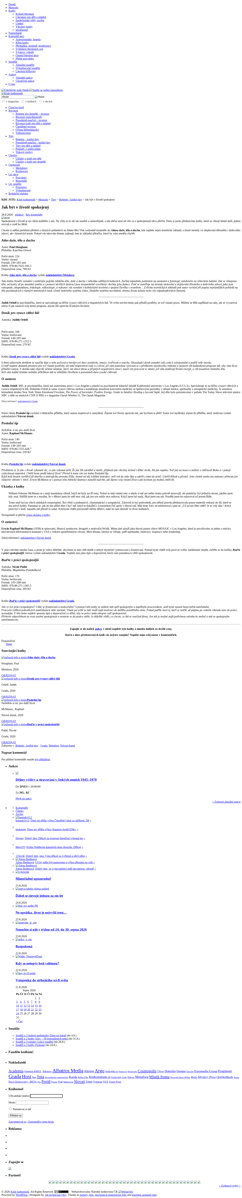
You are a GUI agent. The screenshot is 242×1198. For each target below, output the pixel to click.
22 (36, 1009)
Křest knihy (22, 42)
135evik (20, 855)
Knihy (12, 10)
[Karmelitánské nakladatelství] (191, 1182)
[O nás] (24, 817)
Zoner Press (115, 1082)
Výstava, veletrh (25, 52)
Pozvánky (21, 177)
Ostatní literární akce (27, 55)
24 (17, 1013)
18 (21, 1009)
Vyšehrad (97, 1082)
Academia (16, 1071)
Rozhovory (22, 171)
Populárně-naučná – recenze (31, 120)
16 (40, 1005)
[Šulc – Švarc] (103, 1182)
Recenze (13, 110)
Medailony (22, 168)
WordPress (22, 1194)
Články (20, 810)
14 (32, 1005)
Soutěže (13, 61)
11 (21, 1005)
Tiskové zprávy (24, 152)
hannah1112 (22, 820)
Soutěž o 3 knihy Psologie (30, 1045)
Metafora (54, 745)
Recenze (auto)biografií (29, 117)
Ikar (34, 1077)
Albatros (47, 1071)
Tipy (11, 136)
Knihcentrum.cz (100, 1077)
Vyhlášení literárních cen (29, 48)
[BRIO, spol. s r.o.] (53, 1182)
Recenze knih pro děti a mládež (33, 123)
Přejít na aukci (24, 798)
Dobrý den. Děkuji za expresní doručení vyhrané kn (54, 838)
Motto (194, 1077)
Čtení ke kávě (16, 107)
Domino (181, 1071)
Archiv (19, 814)
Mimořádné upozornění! (33, 879)
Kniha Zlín (83, 1077)
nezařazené (22, 29)
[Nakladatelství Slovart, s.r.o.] (149, 1182)
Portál (45, 1081)
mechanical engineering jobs (110, 1194)
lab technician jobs (55, 1194)
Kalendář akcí (16, 36)
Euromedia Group (205, 1071)
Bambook (123, 1071)
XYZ (105, 1081)
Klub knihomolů (26, 199)
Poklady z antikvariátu (28, 148)
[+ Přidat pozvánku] (10, 1169)
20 (28, 1009)
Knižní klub (116, 1077)
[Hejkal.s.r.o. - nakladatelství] (121, 1182)
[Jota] (78, 1182)
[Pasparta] (156, 1182)
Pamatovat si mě (21, 1109)
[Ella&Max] (195, 1182)
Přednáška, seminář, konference (33, 45)
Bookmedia (132, 1071)
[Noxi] (181, 1182)
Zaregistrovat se (17, 1121)
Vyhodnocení (23, 190)
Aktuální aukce (24, 77)
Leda (124, 1077)
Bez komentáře (34, 214)
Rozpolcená (24, 946)
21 (32, 1009)
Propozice (21, 187)
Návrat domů (67, 745)
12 (25, 1005)
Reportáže (21, 180)
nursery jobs (86, 1194)
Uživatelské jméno (19, 1095)
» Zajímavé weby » (230, 1185)
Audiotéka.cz (111, 1071)
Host (26, 1076)
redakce (19, 214)
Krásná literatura (25, 13)
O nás (12, 84)
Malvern (130, 1077)
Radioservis (68, 1082)
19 (25, 1009)
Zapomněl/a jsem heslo (41, 1121)
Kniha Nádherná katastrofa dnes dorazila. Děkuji (53, 847)
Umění (19, 23)
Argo (99, 1070)
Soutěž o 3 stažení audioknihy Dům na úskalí (41, 1035)
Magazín (13, 7)
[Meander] (89, 1182)
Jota (40, 1076)
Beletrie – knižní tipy (27, 139)
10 (17, 1005)
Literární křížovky (26, 71)
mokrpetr (21, 829)
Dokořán (170, 1071)
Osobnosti (14, 164)
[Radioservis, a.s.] (71, 1182)
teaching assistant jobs (144, 1194)
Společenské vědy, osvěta (30, 20)
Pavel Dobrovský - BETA (23, 1081)
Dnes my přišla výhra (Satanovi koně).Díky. (51, 829)
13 (28, 1005)
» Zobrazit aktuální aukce (226, 801)
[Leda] (177, 1182)
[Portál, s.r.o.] (60, 1182)
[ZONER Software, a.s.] (113, 1182)
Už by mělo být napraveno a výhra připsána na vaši (64, 862)
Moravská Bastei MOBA (180, 1077)
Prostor (54, 1082)
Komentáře (22, 807)
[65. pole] (75, 1182)
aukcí (98, 628)
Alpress (89, 1071)
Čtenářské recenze (26, 126)
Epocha (190, 1071)
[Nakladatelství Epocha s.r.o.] (142, 1182)
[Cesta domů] (85, 1182)
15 (36, 1005)
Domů (12, 4)
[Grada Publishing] (99, 1182)
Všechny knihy (24, 26)
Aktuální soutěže (25, 64)
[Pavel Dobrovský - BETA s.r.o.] (117, 1182)
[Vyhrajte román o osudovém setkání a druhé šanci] (18, 844)
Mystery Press (207, 1077)
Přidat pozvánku (25, 58)
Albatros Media (67, 1070)
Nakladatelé (15, 33)
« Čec (19, 1021)
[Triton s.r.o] (138, 1182)
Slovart (79, 1081)
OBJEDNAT (8, 675)
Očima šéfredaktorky (27, 129)
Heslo (12, 1102)
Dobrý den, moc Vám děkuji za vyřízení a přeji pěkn (55, 855)
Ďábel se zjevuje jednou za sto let (39, 896)
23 (40, 1009)
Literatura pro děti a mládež (31, 17)
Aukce (12, 74)
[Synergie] (110, 1182)
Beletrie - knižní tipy (70, 199)
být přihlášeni (42, 759)
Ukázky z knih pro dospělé (31, 161)
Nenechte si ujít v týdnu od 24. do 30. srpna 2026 (51, 929)
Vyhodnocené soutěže (28, 68)
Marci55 (20, 847)
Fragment (225, 1071)
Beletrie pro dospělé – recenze (32, 113)
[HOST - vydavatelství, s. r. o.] (170, 1182)
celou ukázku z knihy (38, 514)
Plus (39, 1082)
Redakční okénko (18, 193)
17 (17, 1009)
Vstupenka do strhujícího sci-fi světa (42, 980)
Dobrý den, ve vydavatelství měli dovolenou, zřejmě (64, 868)
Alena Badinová (25, 862)
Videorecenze (23, 132)
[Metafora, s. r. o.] (64, 1182)
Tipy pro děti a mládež (28, 145)
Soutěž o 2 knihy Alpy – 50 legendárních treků (42, 1038)
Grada (43, 745)
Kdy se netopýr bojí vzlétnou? (37, 963)
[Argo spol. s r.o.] (67, 1182)
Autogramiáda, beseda (28, 39)
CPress (160, 1071)
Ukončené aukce (25, 80)
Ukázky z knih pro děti (28, 158)
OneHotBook (224, 1077)
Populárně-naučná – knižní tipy (33, 142)
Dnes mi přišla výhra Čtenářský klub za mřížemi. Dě (59, 820)
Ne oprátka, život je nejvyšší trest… (41, 912)
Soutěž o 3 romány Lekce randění (34, 1041)
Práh (60, 1081)
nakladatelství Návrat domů (35, 537)
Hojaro (19, 838)
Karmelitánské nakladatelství (56, 1077)
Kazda (73, 1077)
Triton (89, 1081)
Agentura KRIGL (33, 1071)
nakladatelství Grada (28, 401)
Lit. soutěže (15, 183)
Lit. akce (13, 174)
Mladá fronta (159, 1077)
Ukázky (13, 155)
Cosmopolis (147, 1071)
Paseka (236, 1077)
